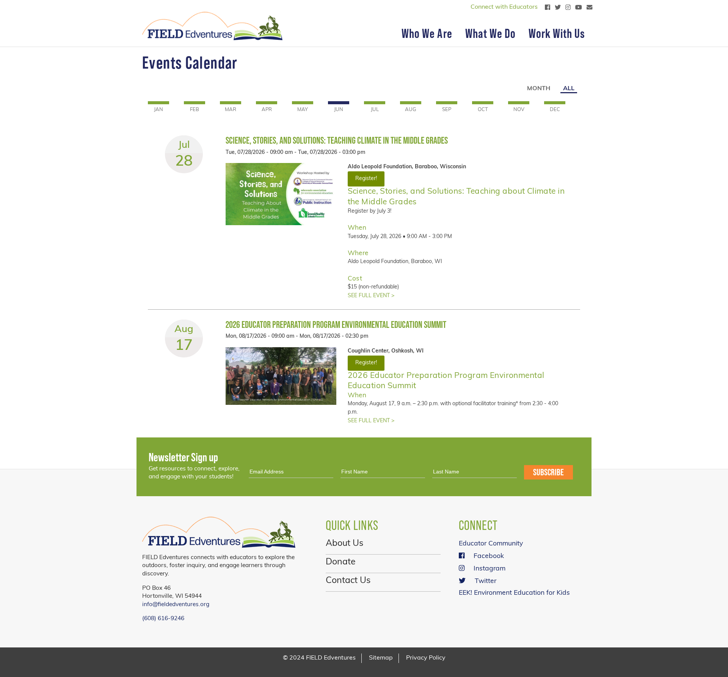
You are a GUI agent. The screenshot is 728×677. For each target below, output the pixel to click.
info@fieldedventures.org (175, 605)
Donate (341, 562)
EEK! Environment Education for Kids (514, 593)
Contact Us (348, 581)
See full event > (371, 296)
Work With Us (557, 33)
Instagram (489, 569)
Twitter (485, 581)
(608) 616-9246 (163, 619)
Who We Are (427, 33)
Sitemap (381, 658)
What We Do (490, 33)
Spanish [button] (165, 7)
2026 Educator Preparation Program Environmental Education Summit (336, 324)
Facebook (489, 556)
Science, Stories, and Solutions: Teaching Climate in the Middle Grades (337, 140)
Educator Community (491, 544)
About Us (344, 543)
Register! (366, 179)
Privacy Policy (426, 658)
